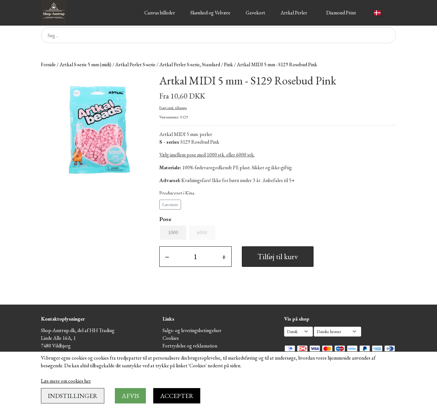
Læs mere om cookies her (66, 381)
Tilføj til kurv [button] (278, 256)
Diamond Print (341, 12)
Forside (48, 64)
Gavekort (255, 12)
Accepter (177, 396)
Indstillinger (73, 396)
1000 (173, 232)
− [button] (167, 256)
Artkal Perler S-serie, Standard (189, 64)
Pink (228, 64)
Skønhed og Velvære (210, 12)
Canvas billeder (159, 12)
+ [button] (224, 256)
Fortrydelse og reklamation (190, 345)
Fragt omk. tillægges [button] (173, 108)
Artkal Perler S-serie (135, 64)
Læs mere (170, 204)
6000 (202, 232)
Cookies (171, 338)
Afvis (130, 396)
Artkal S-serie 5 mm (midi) (85, 64)
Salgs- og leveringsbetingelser (192, 330)
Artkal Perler (294, 12)
